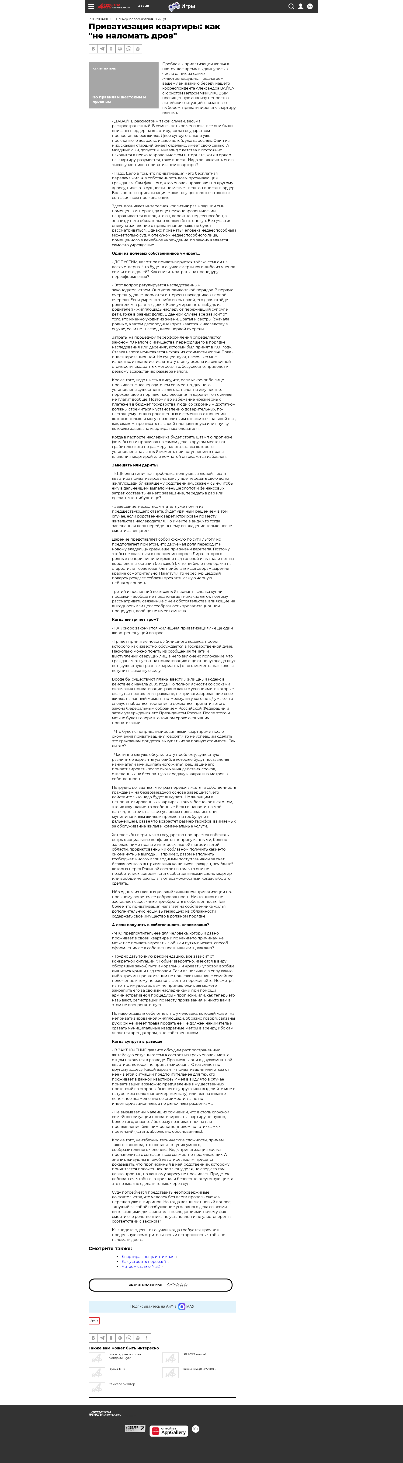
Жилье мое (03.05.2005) (199, 1369)
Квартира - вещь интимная (148, 1256)
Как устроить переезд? (144, 1261)
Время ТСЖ (117, 1369)
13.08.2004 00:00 (100, 19)
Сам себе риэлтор (122, 1384)
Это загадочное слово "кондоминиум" (125, 1356)
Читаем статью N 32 (141, 1266)
